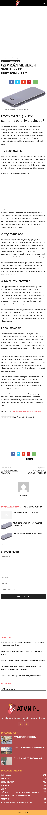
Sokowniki (5, 785)
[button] (44, 3)
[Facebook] (20, 724)
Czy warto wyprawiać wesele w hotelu (30, 748)
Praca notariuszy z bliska (25, 737)
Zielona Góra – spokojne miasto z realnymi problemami (21, 676)
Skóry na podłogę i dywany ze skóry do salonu (20, 792)
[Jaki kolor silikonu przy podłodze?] (6, 536)
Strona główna (5, 58)
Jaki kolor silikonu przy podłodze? (27, 534)
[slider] (7, 416)
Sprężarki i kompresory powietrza (15, 796)
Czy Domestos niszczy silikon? (26, 513)
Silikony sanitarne (14, 61)
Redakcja (8, 77)
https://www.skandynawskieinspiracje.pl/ (26, 411)
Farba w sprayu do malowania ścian (28, 758)
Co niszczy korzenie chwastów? (9, 472)
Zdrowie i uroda (7, 782)
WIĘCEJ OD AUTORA (33, 506)
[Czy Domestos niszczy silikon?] (6, 515)
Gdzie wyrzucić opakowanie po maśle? (37, 472)
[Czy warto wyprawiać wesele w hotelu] (6, 750)
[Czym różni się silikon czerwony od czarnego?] (6, 526)
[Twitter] (26, 724)
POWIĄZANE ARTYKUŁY (11, 506)
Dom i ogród (5, 61)
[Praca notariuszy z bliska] (6, 740)
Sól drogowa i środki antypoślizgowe (16, 803)
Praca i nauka (6, 779)
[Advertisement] (23, 30)
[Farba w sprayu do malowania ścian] (6, 761)
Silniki (3, 789)
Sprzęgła (5, 799)
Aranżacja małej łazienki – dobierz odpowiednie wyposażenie (23, 660)
